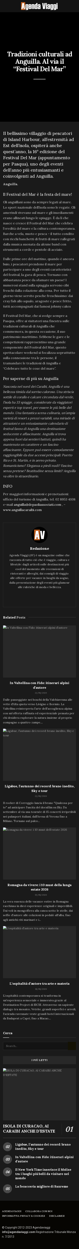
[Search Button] (74, 6)
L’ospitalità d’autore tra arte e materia (39, 983)
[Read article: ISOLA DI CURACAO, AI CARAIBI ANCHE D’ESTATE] (39, 1094)
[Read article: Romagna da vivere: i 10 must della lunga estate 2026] (39, 853)
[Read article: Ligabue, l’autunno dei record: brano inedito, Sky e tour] (39, 755)
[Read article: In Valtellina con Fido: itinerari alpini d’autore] (39, 651)
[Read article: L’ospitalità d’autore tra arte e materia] (39, 952)
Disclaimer (57, 1215)
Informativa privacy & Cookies (23, 1215)
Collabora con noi (38, 1211)
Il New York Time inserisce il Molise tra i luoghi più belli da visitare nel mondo (43, 1174)
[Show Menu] (4, 6)
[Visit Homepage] (39, 6)
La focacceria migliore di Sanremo (41, 1186)
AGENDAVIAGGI (11, 1211)
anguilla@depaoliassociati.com (37, 504)
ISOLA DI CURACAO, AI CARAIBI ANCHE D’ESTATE (29, 1128)
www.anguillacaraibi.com (22, 510)
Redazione (39, 548)
